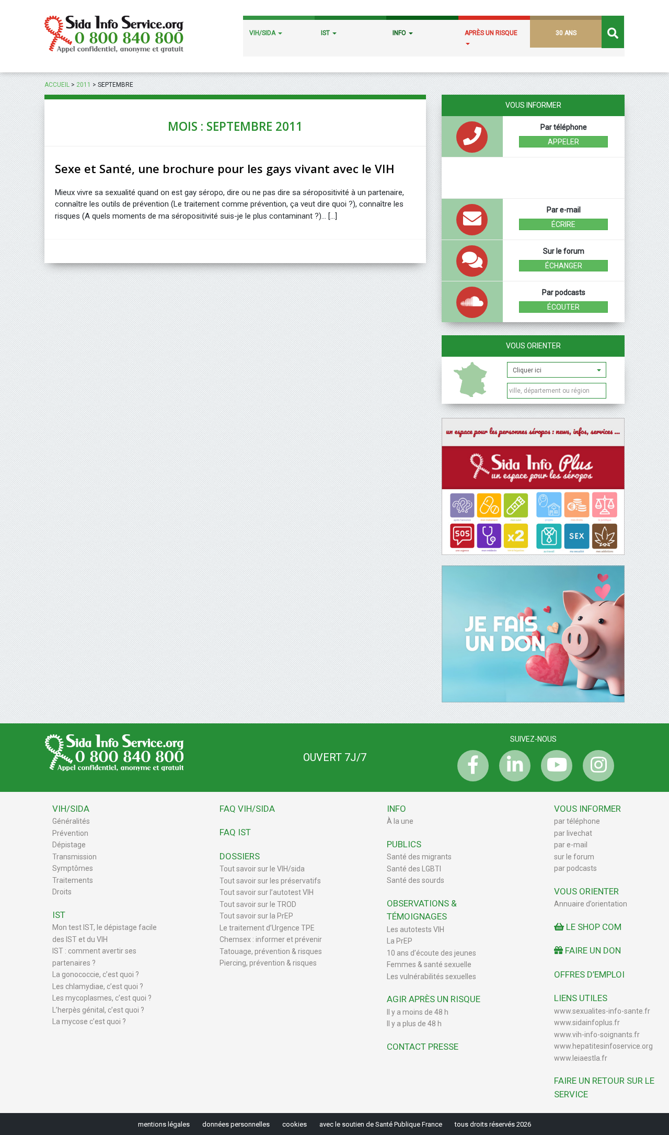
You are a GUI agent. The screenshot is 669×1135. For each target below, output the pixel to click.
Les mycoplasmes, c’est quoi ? (102, 998)
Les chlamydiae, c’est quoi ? (97, 986)
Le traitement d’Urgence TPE (267, 928)
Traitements (72, 880)
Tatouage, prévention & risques (271, 951)
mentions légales (164, 1124)
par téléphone (577, 821)
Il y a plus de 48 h (414, 1023)
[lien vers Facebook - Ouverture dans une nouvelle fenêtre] (470, 765)
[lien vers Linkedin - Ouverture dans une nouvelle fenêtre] (512, 765)
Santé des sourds (415, 880)
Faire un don (592, 950)
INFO (400, 33)
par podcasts (575, 868)
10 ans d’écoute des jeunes (431, 953)
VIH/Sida (70, 808)
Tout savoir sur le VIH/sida (262, 869)
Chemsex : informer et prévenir (271, 939)
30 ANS (566, 33)
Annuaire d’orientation (590, 904)
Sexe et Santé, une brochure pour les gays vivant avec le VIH (225, 168)
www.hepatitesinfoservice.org (603, 1046)
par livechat (573, 833)
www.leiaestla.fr (580, 1058)
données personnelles (236, 1124)
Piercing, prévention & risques (268, 963)
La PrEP (399, 941)
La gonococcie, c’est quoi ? (95, 974)
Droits (62, 892)
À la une (400, 821)
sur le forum (574, 857)
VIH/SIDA (263, 33)
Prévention (70, 833)
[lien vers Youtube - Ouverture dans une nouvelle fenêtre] (554, 765)
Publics (404, 844)
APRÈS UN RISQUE (491, 33)
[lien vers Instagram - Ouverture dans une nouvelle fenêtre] (596, 765)
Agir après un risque (433, 999)
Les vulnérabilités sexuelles (431, 976)
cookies (294, 1124)
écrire (563, 224)
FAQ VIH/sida (247, 808)
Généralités (71, 821)
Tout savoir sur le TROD (258, 904)
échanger (563, 266)
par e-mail (570, 845)
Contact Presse (422, 1046)
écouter (563, 307)
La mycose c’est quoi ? (89, 1021)
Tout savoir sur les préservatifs (270, 881)
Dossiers (240, 856)
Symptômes (72, 868)
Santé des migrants (419, 857)
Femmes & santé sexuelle (429, 964)
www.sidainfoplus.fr (587, 1022)
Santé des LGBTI (414, 869)
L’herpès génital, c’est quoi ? (98, 1010)
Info (396, 808)
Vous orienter (533, 346)
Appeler (563, 142)
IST (326, 33)
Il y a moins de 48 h (417, 1012)
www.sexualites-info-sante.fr (602, 1011)
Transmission (74, 857)
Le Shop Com (592, 927)
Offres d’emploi (589, 974)
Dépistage (69, 845)
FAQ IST (235, 832)
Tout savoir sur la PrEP (256, 916)
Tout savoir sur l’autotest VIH (267, 892)
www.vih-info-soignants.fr (597, 1034)
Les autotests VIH (415, 929)
